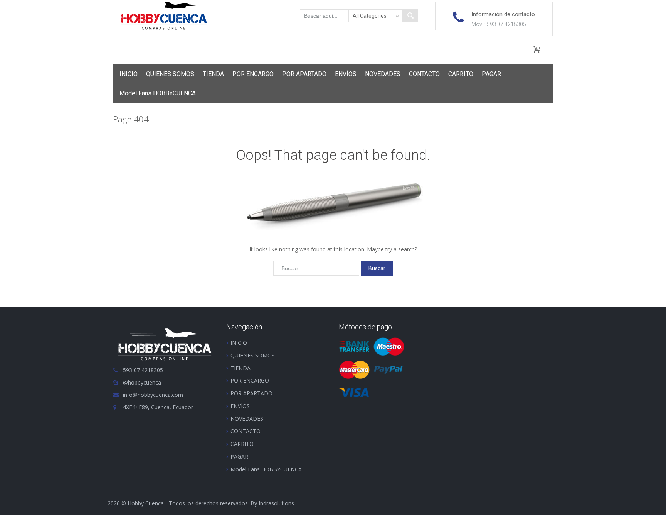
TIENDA (213, 74)
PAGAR (491, 74)
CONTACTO (424, 74)
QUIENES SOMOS (170, 74)
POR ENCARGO (253, 74)
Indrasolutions (276, 503)
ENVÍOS (346, 74)
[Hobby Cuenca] (164, 15)
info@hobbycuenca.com (153, 394)
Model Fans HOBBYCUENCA (157, 93)
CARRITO (460, 74)
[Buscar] (410, 15)
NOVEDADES (382, 74)
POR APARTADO (304, 74)
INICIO (128, 74)
